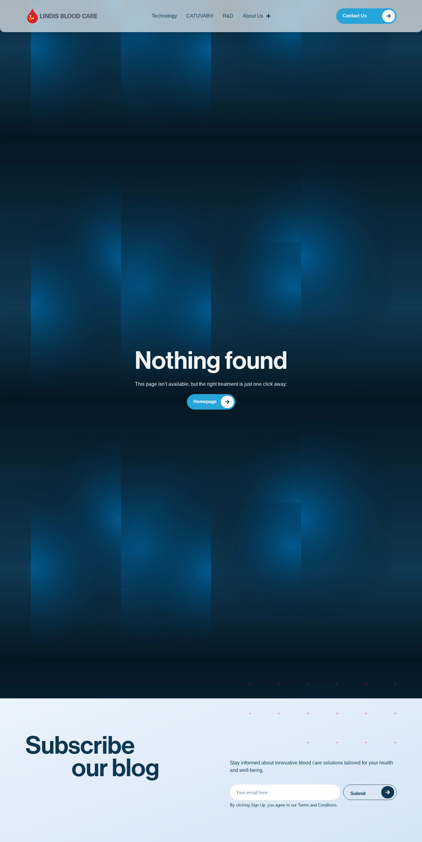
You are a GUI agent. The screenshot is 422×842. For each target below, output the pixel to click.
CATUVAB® (199, 16)
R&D (228, 16)
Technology (164, 16)
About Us (253, 16)
